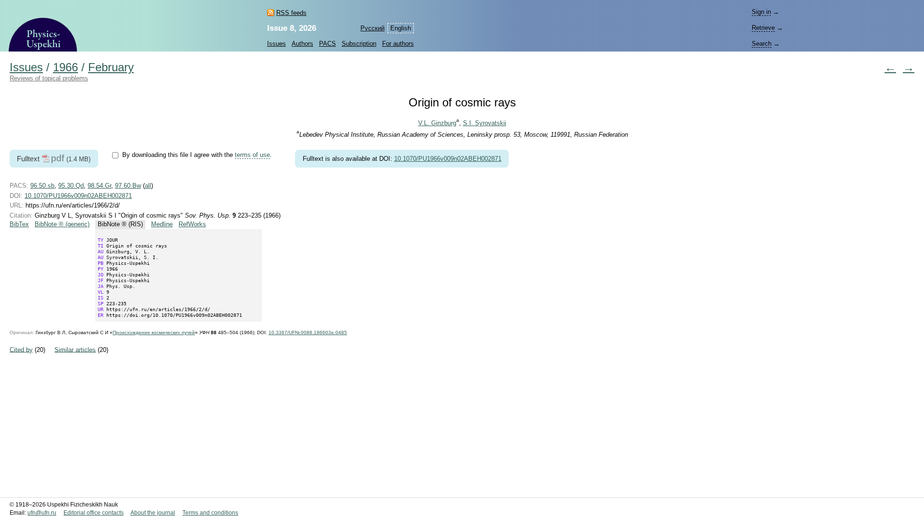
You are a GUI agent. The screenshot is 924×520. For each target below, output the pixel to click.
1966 (65, 67)
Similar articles (75, 349)
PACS (327, 43)
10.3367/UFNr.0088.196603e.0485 (308, 332)
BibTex (19, 224)
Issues (276, 43)
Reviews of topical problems (49, 78)
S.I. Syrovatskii (484, 123)
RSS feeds (291, 12)
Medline (162, 224)
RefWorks (192, 224)
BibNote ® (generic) (62, 224)
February (111, 67)
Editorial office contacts (94, 512)
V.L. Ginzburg (437, 123)
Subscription (359, 43)
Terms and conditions (210, 512)
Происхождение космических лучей (154, 332)
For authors (398, 43)
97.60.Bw (128, 185)
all (148, 185)
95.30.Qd (71, 185)
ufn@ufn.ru (41, 512)
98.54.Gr (99, 185)
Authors (302, 43)
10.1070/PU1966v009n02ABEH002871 (447, 158)
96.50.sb (42, 185)
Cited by (21, 349)
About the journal (152, 512)
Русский (372, 28)
